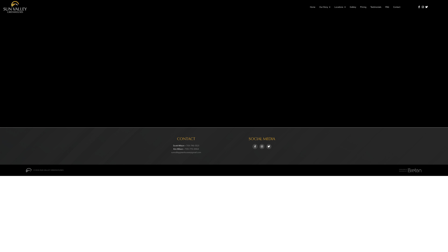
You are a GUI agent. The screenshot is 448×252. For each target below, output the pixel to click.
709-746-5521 (192, 145)
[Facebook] (419, 7)
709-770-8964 (192, 149)
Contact (396, 7)
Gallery (353, 7)
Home (312, 7)
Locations (338, 7)
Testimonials (375, 7)
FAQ (387, 7)
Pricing (363, 7)
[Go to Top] (444, 248)
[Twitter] (426, 7)
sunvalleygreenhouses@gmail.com (186, 152)
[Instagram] (423, 7)
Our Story (323, 7)
